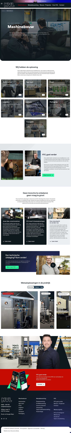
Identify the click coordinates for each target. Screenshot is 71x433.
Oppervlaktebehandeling (43, 409)
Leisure (21, 409)
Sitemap (42, 428)
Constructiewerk (41, 405)
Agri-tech (21, 403)
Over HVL (55, 5)
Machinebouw (22, 5)
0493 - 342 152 (5, 404)
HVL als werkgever (59, 412)
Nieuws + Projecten (45, 5)
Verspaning (39, 407)
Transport (21, 411)
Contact (61, 5)
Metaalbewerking (33, 5)
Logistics (21, 407)
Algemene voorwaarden (34, 428)
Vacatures (56, 416)
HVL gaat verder (58, 401)
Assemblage (39, 411)
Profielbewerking (41, 403)
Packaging (21, 413)
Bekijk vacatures (42, 1)
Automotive (22, 401)
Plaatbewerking (40, 401)
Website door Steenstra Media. (11, 431)
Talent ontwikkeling (59, 418)
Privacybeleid (23, 428)
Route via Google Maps (7, 414)
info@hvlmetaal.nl (6, 406)
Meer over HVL (11, 267)
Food (20, 405)
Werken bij (57, 414)
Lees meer (8, 241)
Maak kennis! (47, 175)
